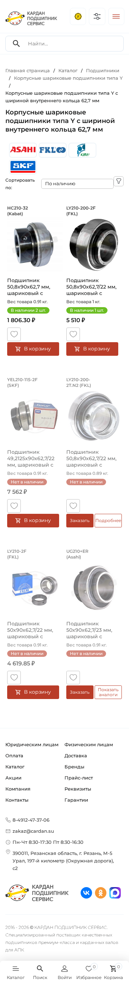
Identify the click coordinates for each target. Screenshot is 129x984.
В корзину (37, 348)
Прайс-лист (78, 778)
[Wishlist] (14, 334)
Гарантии (76, 800)
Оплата (14, 755)
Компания (17, 789)
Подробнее (108, 520)
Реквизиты (77, 789)
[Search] (16, 43)
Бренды (74, 766)
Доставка (75, 755)
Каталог (14, 766)
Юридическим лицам (31, 744)
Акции (13, 778)
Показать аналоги (108, 692)
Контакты (16, 800)
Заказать (80, 520)
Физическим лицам (88, 744)
